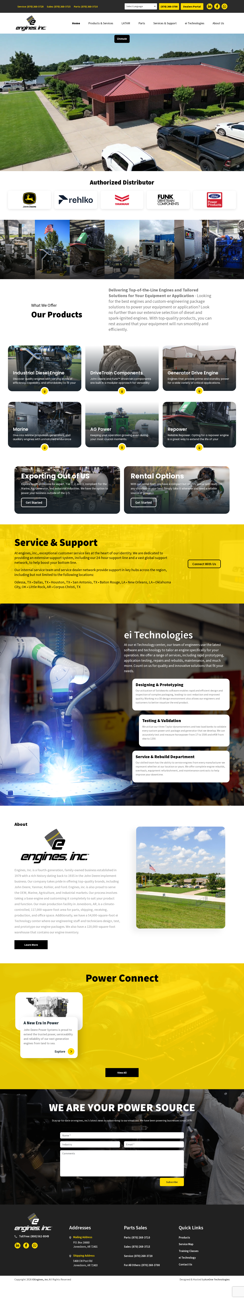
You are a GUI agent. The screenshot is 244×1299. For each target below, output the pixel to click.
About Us (218, 23)
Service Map (186, 1244)
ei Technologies (194, 23)
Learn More (31, 944)
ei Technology (187, 1257)
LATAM (126, 23)
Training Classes (189, 1251)
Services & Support (165, 23)
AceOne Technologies (217, 1279)
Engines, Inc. (41, 1279)
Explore (60, 1051)
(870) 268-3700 (169, 6)
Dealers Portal (192, 6)
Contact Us (185, 1264)
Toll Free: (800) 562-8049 (34, 1236)
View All (122, 1072)
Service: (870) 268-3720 (30, 6)
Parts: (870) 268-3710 (86, 6)
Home (76, 23)
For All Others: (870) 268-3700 (142, 1265)
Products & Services (100, 23)
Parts (141, 23)
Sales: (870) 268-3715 (59, 6)
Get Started (34, 502)
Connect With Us (204, 564)
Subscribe (172, 1182)
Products (184, 1237)
